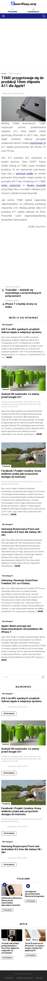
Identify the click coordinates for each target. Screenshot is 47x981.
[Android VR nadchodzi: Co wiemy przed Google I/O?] (23, 378)
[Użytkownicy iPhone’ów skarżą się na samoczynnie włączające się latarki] (11, 890)
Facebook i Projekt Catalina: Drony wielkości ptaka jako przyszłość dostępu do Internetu (21, 473)
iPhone (35, 940)
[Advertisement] (23, 43)
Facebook (6, 466)
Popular (5, 885)
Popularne (12, 12)
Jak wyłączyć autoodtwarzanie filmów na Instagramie (34, 893)
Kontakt (39, 978)
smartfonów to (38, 143)
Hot (28, 886)
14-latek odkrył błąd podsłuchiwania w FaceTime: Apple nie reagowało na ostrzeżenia (10, 948)
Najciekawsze (33, 12)
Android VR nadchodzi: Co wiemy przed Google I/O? (20, 396)
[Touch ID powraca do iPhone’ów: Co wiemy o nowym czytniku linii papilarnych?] (35, 935)
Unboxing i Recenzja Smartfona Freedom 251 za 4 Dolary (19, 582)
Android (5, 389)
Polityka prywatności (25, 978)
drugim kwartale (36, 185)
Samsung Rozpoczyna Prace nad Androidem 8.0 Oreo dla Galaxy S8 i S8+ (21, 531)
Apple (4, 940)
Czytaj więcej (8, 713)
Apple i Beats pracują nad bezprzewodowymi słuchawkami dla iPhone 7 (22, 628)
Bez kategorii (7, 324)
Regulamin (9, 978)
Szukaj (43, 677)
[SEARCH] (44, 16)
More (9, 357)
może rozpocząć (10, 185)
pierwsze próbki (24, 173)
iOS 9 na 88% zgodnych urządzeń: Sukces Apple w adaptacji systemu (21, 331)
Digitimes (41, 226)
